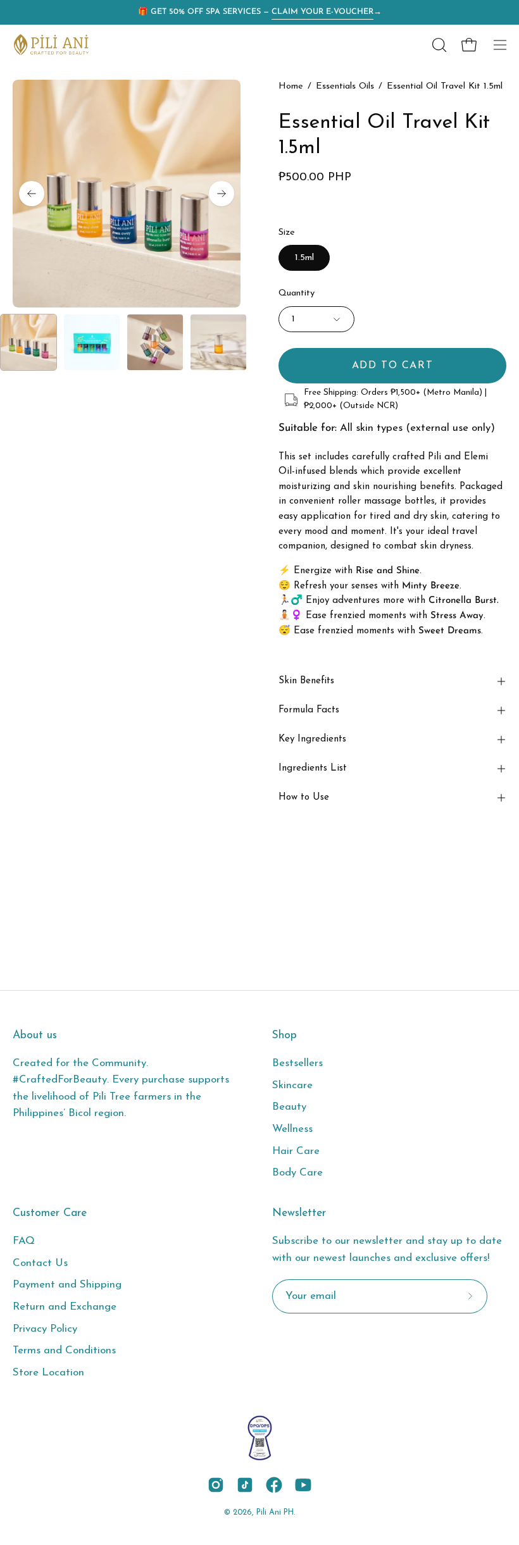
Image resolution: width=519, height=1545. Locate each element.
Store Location (48, 1372)
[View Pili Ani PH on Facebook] (274, 1484)
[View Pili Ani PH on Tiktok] (244, 1484)
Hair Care (296, 1151)
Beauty (289, 1106)
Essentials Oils (345, 86)
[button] (438, 45)
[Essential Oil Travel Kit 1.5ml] (28, 342)
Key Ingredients (312, 739)
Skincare (292, 1085)
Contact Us (40, 1263)
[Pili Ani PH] (51, 44)
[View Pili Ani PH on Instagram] (215, 1484)
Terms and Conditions (64, 1351)
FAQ (24, 1241)
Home (290, 86)
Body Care (297, 1172)
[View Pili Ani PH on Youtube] (303, 1484)
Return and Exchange (64, 1306)
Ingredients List (312, 768)
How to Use (303, 797)
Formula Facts (308, 710)
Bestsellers (297, 1063)
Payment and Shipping (67, 1285)
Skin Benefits (306, 681)
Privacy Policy (45, 1329)
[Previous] (31, 193)
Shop (284, 1035)
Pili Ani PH (275, 1513)
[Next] (221, 193)
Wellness (292, 1129)
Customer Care (50, 1213)
